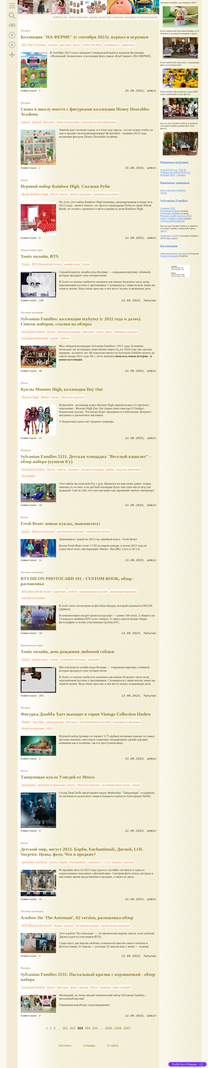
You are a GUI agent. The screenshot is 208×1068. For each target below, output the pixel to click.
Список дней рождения (172, 221)
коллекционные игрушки (95, 722)
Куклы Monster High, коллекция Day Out (62, 389)
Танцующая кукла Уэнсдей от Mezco (58, 777)
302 (72, 1028)
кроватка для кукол (106, 194)
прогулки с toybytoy (34, 862)
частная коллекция (69, 331)
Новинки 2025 (167, 208)
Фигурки (25, 30)
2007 (127, 1028)
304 (87, 1028)
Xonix (25, 264)
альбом (72, 591)
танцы (136, 785)
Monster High (30, 397)
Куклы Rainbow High (35, 194)
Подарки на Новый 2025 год (175, 172)
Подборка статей (169, 236)
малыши (73, 469)
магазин (129, 862)
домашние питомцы (73, 659)
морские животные (128, 469)
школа (26, 122)
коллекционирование (35, 338)
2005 (108, 1028)
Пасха (94, 987)
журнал (53, 44)
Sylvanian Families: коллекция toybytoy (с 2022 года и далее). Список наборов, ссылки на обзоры (81, 321)
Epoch (51, 331)
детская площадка (92, 469)
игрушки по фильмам (126, 722)
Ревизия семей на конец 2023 (176, 216)
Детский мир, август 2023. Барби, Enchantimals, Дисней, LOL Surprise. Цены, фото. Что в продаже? (82, 852)
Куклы (24, 180)
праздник (94, 659)
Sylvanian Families (33, 331)
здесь (163, 231)
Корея (86, 264)
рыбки (110, 469)
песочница (28, 475)
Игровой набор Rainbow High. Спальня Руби (65, 186)
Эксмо (163, 193)
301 (65, 1028)
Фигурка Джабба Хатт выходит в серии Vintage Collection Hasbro (86, 714)
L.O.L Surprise (113, 862)
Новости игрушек (68, 122)
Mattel (45, 397)
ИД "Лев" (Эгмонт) (34, 44)
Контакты (65, 1045)
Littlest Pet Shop (92, 44)
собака (54, 659)
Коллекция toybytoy (170, 211)
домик (54, 338)
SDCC (50, 728)
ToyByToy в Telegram (184, 1064)
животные (128, 44)
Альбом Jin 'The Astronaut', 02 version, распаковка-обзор (77, 917)
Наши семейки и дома (172, 218)
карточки (60, 591)
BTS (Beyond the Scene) (47, 264)
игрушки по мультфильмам (99, 122)
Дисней (36, 122)
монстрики (28, 785)
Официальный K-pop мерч (174, 253)
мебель (65, 338)
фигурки (65, 44)
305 (95, 1028)
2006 (118, 1028)
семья (99, 331)
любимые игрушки (126, 331)
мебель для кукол (81, 194)
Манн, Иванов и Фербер (173, 190)
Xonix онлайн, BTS (39, 256)
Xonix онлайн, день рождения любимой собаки (67, 651)
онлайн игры (72, 264)
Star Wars (38, 722)
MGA (54, 194)
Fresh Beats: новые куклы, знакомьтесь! (60, 523)
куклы (64, 194)
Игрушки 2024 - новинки (173, 175)
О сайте (112, 1045)
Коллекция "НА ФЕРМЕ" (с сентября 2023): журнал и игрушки (84, 36)
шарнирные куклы (97, 531)
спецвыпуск (111, 44)
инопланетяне (55, 722)
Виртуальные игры (32, 250)
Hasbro (26, 722)
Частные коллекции (32, 312)
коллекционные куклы (116, 785)
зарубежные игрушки (70, 531)
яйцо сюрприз (122, 987)
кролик (83, 987)
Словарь (89, 1045)
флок (76, 44)
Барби (63, 862)
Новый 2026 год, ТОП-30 (173, 170)
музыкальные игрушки (93, 591)
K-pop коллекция (169, 256)
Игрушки (26, 450)
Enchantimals (78, 862)
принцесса (94, 862)
